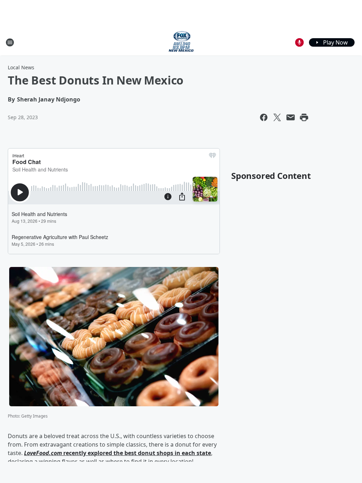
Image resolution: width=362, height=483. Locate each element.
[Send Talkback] (299, 42)
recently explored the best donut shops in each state (136, 453)
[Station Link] (181, 42)
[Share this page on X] (277, 117)
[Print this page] (304, 117)
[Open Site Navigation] (10, 42)
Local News (21, 67)
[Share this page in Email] (291, 117)
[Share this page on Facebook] (264, 117)
